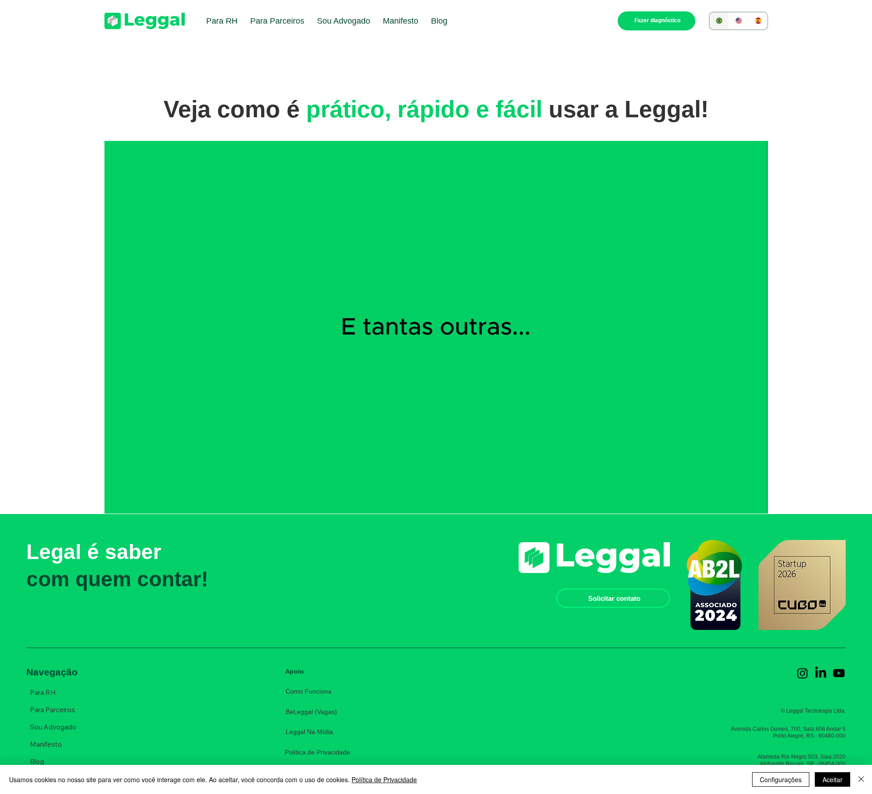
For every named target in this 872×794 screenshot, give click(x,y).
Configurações (781, 779)
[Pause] (116, 501)
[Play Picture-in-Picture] (740, 501)
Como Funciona (309, 691)
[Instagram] (802, 673)
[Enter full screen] (755, 501)
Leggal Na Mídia (309, 731)
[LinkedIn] (820, 673)
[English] (738, 21)
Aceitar (832, 779)
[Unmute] (132, 501)
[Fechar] (861, 779)
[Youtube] (839, 673)
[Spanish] (758, 21)
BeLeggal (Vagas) (311, 711)
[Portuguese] (718, 21)
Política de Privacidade (317, 752)
